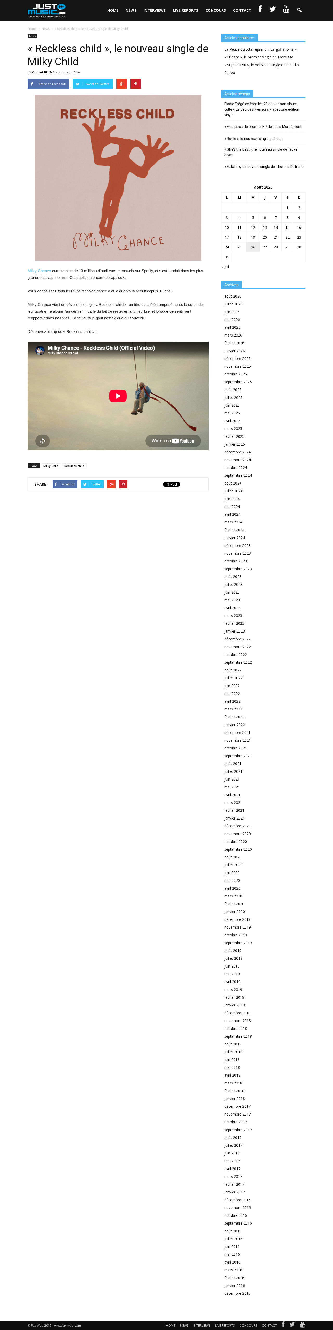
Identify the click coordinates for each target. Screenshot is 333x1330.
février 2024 (234, 529)
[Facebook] (283, 1325)
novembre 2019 (237, 927)
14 (276, 227)
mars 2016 (233, 1269)
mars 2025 (233, 428)
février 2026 (234, 342)
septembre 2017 (238, 1129)
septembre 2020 (238, 849)
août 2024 (232, 483)
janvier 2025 (234, 444)
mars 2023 (233, 615)
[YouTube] (302, 1325)
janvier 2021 (234, 818)
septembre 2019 (238, 942)
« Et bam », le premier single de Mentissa (258, 57)
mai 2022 (232, 693)
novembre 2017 (237, 1114)
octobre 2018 (235, 1028)
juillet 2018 (233, 1051)
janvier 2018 (234, 1098)
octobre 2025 (235, 374)
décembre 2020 (237, 825)
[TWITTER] (272, 10)
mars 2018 (233, 1082)
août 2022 (232, 670)
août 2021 (232, 763)
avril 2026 (232, 327)
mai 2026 (232, 319)
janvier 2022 (234, 724)
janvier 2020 (234, 911)
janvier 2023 (234, 631)
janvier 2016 (234, 1285)
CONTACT (242, 10)
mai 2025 (232, 413)
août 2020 (232, 857)
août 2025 (232, 389)
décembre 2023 (237, 545)
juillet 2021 (233, 771)
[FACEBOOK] (260, 10)
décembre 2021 (237, 732)
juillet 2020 (233, 864)
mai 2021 (232, 786)
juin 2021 (232, 779)
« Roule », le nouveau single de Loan (253, 139)
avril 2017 (232, 1168)
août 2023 (232, 576)
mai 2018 (232, 1067)
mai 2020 (232, 880)
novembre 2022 (237, 646)
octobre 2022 (235, 654)
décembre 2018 (237, 1012)
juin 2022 (232, 685)
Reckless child (74, 466)
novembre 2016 (237, 1207)
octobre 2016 (235, 1215)
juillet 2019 (233, 958)
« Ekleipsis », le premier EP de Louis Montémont (263, 127)
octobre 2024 (235, 467)
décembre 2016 (237, 1199)
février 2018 (234, 1090)
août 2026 (232, 296)
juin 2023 (232, 592)
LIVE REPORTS (185, 10)
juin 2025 (232, 405)
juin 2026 (232, 311)
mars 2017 (233, 1176)
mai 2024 (232, 506)
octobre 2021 (235, 747)
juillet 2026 (233, 303)
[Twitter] (292, 1325)
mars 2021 (233, 802)
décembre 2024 (237, 451)
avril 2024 (232, 514)
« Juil (225, 266)
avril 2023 (232, 607)
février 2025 (234, 436)
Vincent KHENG (43, 72)
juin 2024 (232, 498)
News (32, 36)
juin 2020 (232, 872)
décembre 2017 (237, 1106)
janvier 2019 (234, 1005)
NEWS (131, 10)
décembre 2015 (237, 1293)
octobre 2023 (235, 561)
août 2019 (232, 950)
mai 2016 (232, 1254)
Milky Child (51, 466)
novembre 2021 (237, 740)
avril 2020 (232, 888)
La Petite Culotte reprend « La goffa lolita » (260, 49)
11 (239, 227)
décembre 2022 (237, 638)
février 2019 (234, 997)
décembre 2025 (237, 358)
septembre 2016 (238, 1223)
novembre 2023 (237, 553)
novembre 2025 (237, 366)
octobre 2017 (235, 1121)
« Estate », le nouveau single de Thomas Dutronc (263, 167)
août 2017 (232, 1137)
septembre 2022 (238, 662)
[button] (299, 10)
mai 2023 (232, 599)
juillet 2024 (233, 490)
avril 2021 (232, 794)
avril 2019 (232, 981)
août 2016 (232, 1230)
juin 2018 (232, 1059)
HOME (112, 10)
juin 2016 (232, 1246)
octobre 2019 (235, 934)
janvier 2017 (234, 1192)
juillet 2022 (233, 677)
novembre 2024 (237, 459)
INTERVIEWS (155, 10)
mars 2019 (233, 989)
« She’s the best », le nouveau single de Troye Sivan (260, 152)
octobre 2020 (235, 841)
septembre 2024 (238, 475)
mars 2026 (233, 335)
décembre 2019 (237, 919)
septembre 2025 (238, 381)
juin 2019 (232, 966)
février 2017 (234, 1184)
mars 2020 (233, 896)
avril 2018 (232, 1075)
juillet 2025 (233, 397)
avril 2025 (232, 420)
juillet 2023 (233, 584)
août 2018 (232, 1044)
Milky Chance (39, 270)
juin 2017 (232, 1153)
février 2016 (234, 1277)
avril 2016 (232, 1262)
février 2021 (234, 810)
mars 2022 (233, 709)
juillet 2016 (233, 1238)
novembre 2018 (237, 1020)
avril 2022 (232, 701)
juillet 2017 (233, 1145)
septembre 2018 (238, 1036)
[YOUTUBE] (286, 10)
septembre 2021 (238, 755)
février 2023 (234, 623)
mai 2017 (232, 1160)
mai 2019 (232, 973)
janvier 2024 (234, 537)
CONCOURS (216, 10)
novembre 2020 (237, 833)
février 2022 (234, 716)
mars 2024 (233, 522)
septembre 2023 (238, 568)
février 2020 (234, 903)
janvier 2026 (234, 350)
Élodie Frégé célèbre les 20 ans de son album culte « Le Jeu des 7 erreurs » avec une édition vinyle (261, 109)
